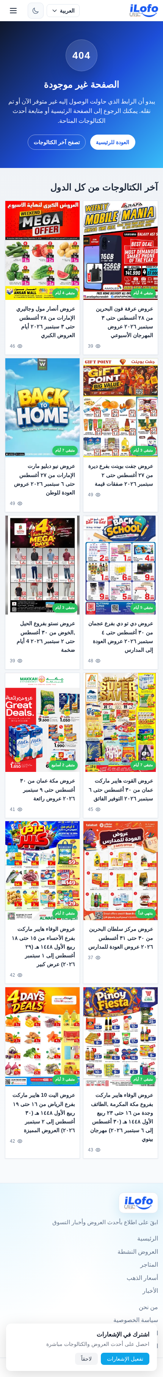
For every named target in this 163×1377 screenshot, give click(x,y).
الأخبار (150, 1291)
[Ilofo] (138, 1202)
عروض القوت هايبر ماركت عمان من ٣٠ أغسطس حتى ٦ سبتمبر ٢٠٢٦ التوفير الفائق (121, 789)
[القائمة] (13, 10)
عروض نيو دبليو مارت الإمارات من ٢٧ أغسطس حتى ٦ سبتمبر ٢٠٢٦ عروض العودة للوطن (44, 479)
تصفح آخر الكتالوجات (57, 142)
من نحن (148, 1307)
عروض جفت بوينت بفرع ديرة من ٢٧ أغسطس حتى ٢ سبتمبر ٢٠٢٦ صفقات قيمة (120, 474)
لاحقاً (86, 1359)
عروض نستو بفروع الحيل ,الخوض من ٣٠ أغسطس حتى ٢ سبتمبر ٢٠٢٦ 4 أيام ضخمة (46, 636)
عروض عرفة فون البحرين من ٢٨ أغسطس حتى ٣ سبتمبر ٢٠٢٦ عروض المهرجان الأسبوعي (124, 322)
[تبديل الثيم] (36, 11)
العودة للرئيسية (112, 142)
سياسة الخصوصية (135, 1320)
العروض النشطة (138, 1251)
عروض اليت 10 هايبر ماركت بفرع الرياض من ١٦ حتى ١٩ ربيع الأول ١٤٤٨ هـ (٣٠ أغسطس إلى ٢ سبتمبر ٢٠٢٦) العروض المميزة (44, 1112)
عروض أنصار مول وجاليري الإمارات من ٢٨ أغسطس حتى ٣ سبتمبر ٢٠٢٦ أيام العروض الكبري (45, 322)
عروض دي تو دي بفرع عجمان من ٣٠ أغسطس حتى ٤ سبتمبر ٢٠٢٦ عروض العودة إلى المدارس (120, 636)
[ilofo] (144, 10)
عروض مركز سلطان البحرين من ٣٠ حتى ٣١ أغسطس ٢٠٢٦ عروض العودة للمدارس (120, 938)
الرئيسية (147, 1238)
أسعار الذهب (142, 1278)
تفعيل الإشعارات (125, 1359)
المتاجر (149, 1264)
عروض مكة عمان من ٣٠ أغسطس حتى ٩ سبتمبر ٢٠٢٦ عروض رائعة (47, 789)
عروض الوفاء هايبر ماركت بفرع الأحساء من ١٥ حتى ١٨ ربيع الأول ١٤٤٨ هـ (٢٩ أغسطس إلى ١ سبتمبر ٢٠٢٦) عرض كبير (43, 946)
